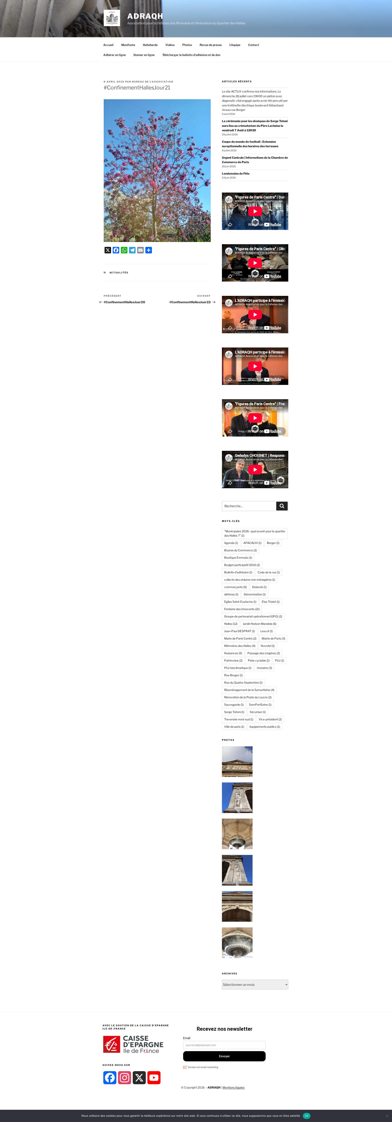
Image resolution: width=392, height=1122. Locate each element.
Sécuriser (258, 712)
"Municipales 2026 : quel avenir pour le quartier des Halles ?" (254, 533)
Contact (253, 45)
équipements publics (264, 726)
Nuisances (233, 653)
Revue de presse (211, 45)
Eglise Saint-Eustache (240, 601)
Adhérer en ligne (114, 55)
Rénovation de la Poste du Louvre (248, 697)
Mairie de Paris (273, 638)
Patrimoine (233, 660)
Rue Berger (233, 675)
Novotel (268, 645)
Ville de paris (234, 726)
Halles (230, 623)
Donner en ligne (144, 55)
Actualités (119, 272)
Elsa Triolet (271, 601)
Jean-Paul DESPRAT (239, 631)
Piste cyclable (259, 660)
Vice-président (270, 719)
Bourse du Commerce (240, 550)
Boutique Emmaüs (238, 557)
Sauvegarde (234, 704)
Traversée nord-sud (238, 719)
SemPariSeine (260, 704)
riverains (264, 668)
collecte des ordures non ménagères (249, 579)
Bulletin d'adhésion (238, 572)
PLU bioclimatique (238, 668)
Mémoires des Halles (239, 645)
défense (231, 594)
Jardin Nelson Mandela (259, 623)
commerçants (235, 587)
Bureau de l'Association (152, 81)
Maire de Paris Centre (240, 638)
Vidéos (170, 45)
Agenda (231, 543)
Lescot (266, 631)
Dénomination (255, 594)
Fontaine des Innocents (242, 609)
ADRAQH (145, 16)
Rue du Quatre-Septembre (243, 682)
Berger (273, 543)
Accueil (108, 45)
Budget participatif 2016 (242, 565)
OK (307, 1115)
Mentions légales (234, 1087)
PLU (279, 660)
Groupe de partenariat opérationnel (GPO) (253, 616)
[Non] (387, 1116)
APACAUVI (252, 543)
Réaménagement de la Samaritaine (249, 690)
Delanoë (259, 587)
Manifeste (128, 45)
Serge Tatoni (234, 712)
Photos (187, 45)
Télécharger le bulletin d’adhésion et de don (191, 55)
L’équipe (234, 45)
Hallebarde (150, 45)
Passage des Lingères (263, 653)
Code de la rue (269, 572)
